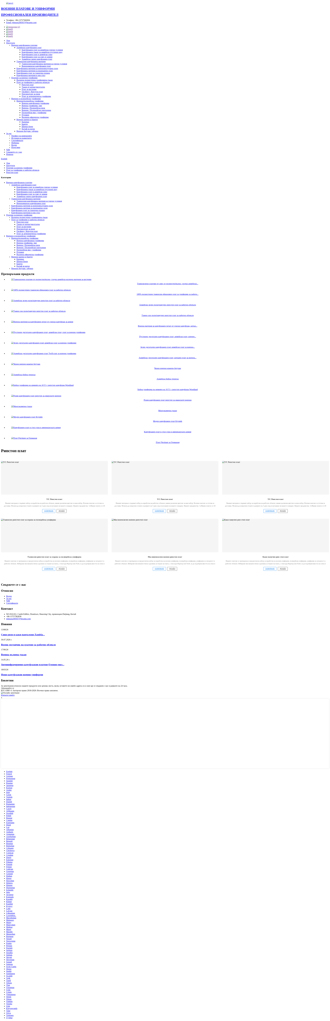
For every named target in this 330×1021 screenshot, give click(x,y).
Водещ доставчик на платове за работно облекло (28, 644)
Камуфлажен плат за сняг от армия (37, 57)
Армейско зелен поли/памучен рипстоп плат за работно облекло (167, 305)
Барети (25, 124)
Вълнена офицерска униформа (35, 117)
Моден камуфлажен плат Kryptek (167, 421)
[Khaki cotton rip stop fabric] (275, 535)
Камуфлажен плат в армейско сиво (37, 54)
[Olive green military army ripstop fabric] (165, 535)
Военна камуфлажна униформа (35, 103)
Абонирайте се (7, 688)
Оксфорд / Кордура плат (32, 92)
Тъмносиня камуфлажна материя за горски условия (44, 64)
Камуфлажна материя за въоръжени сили (34, 71)
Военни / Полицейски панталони (36, 110)
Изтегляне (15, 147)
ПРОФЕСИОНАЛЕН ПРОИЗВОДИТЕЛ (29, 14)
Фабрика (15, 143)
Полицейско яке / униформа (34, 112)
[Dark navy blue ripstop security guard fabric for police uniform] (54, 535)
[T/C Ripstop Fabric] (54, 478)
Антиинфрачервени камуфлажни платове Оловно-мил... (32, 664)
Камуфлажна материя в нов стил (30, 75)
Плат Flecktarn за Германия (167, 442)
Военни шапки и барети (27, 119)
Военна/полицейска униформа (29, 101)
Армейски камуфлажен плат (29, 47)
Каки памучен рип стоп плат (275, 557)
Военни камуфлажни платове (24, 45)
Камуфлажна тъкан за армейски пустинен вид (42, 52)
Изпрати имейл (8, 695)
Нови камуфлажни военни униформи (22, 674)
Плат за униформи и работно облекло (33, 82)
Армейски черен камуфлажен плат (37, 59)
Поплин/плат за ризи (31, 94)
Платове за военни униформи (24, 78)
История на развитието (21, 138)
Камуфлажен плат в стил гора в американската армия (167, 432)
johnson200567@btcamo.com (18, 619)
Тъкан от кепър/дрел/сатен (33, 87)
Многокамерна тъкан (167, 411)
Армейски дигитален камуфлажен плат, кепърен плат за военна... (167, 358)
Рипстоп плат (28, 85)
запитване (48, 511)
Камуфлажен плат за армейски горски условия (42, 50)
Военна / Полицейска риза (33, 108)
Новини (9, 154)
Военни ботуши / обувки (27, 131)
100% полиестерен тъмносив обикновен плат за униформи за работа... (168, 294)
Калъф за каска (28, 129)
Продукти (10, 43)
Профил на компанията (21, 136)
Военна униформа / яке (32, 106)
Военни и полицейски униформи (26, 99)
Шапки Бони (27, 126)
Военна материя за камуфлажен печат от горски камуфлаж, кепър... (167, 326)
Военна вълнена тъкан (13, 654)
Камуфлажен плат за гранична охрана (33, 73)
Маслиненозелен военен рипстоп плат (165, 557)
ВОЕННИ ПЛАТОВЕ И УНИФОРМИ (28, 8)
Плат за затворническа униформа (36, 96)
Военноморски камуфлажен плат (36, 66)
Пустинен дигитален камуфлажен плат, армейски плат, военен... (167, 336)
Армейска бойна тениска (168, 379)
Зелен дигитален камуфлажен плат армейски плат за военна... (167, 347)
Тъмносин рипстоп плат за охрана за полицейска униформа (54, 557)
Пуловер (25, 115)
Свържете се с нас (14, 152)
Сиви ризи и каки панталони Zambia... (23, 634)
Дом (8, 40)
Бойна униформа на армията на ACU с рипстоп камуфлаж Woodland (168, 389)
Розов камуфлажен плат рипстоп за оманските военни (168, 400)
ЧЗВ (8, 150)
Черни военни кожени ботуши (167, 368)
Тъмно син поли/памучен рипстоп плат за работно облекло (168, 315)
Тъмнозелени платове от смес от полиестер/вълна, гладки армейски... (167, 284)
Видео (14, 145)
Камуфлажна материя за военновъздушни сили (37, 68)
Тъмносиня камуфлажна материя (31, 61)
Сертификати (17, 140)
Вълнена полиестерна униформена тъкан (34, 80)
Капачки (25, 122)
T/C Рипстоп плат (54, 499)
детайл (62, 511)
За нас (9, 133)
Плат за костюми (29, 89)
